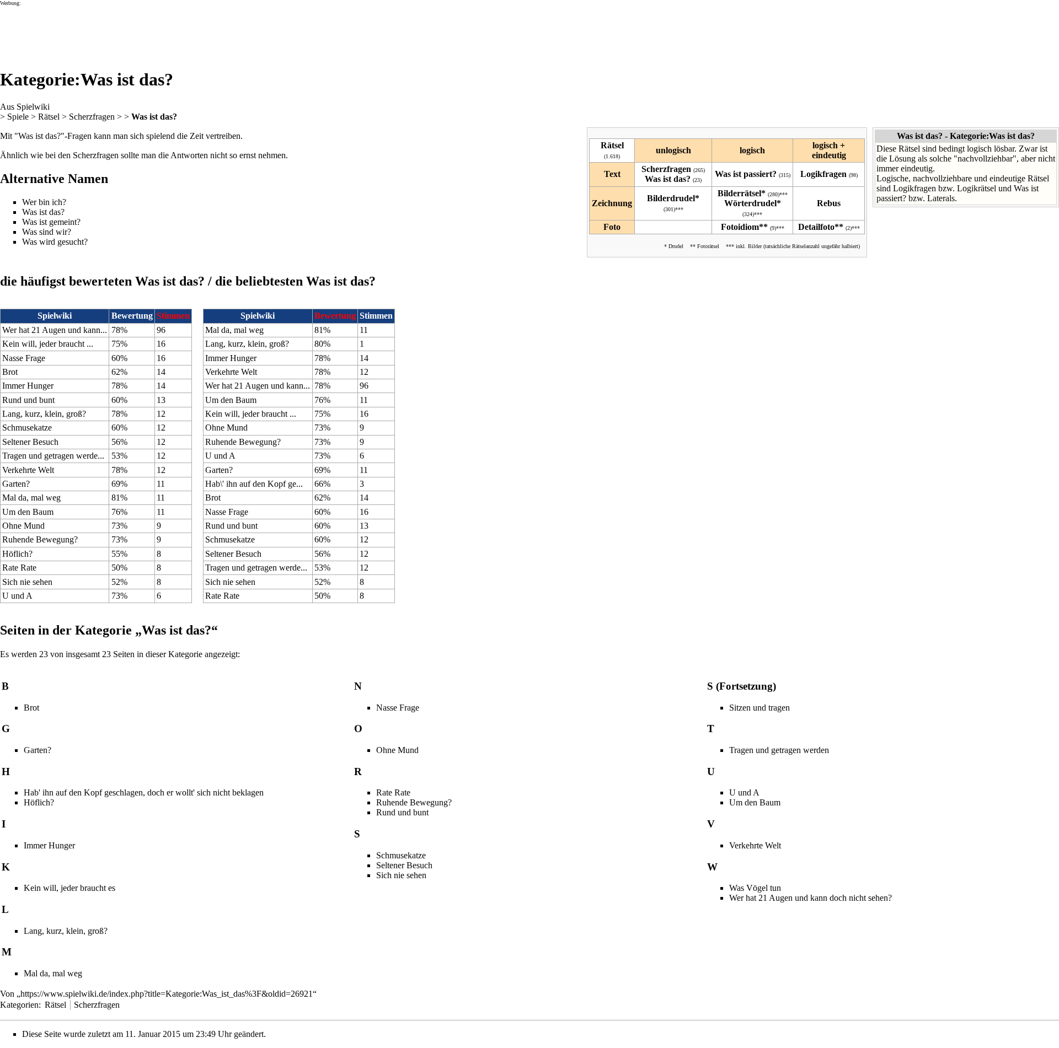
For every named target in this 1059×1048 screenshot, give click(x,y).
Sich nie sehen (27, 582)
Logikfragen (823, 174)
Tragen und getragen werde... (53, 455)
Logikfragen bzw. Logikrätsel (944, 188)
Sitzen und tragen (759, 707)
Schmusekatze (27, 427)
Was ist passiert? (746, 174)
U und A (17, 595)
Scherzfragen (92, 116)
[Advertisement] (201, 31)
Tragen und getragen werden (779, 750)
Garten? (16, 483)
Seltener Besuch (30, 442)
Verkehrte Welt (28, 470)
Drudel (675, 246)
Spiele (18, 116)
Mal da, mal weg (31, 497)
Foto (612, 227)
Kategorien (19, 1004)
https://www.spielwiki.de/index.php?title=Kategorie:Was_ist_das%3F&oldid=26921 (166, 993)
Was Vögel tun (755, 888)
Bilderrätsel (739, 193)
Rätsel (49, 116)
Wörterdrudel (750, 203)
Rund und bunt (28, 400)
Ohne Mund (23, 525)
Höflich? (17, 553)
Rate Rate (19, 567)
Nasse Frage (23, 358)
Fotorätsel (708, 246)
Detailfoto (816, 227)
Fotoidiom (740, 227)
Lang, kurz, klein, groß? (44, 413)
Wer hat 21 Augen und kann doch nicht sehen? (810, 897)
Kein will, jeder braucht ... (47, 343)
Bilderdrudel (671, 198)
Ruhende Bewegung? (40, 539)
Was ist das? (154, 116)
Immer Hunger (28, 385)
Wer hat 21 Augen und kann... (54, 330)
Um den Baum (28, 512)
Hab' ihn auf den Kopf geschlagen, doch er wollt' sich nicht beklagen (144, 792)
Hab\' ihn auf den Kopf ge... (254, 483)
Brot (10, 372)
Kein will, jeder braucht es (69, 888)
